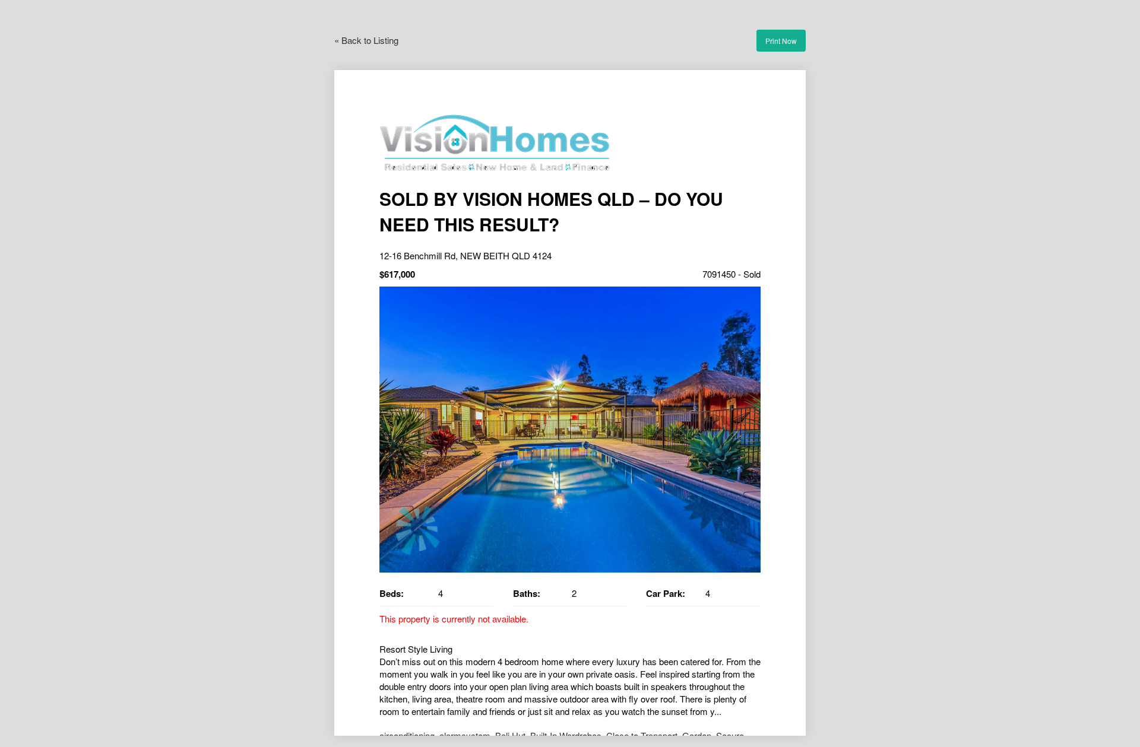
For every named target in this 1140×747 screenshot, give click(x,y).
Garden (696, 735)
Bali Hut (510, 735)
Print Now (781, 41)
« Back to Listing (366, 40)
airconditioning (407, 735)
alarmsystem (464, 735)
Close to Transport (641, 735)
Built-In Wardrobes (565, 735)
